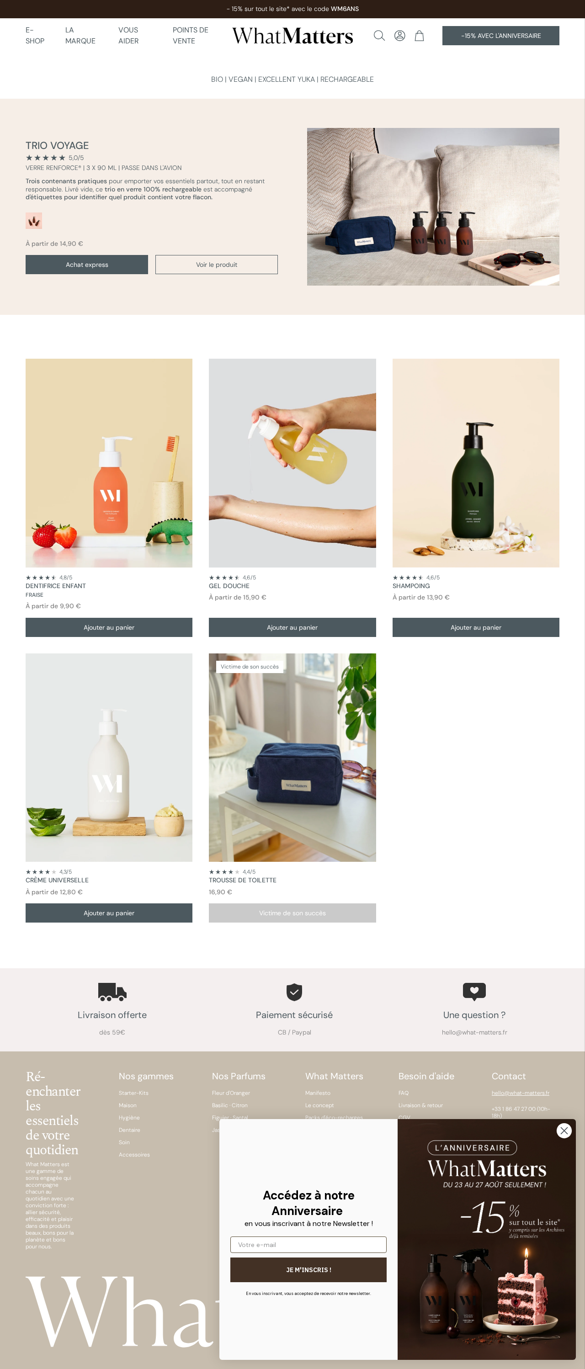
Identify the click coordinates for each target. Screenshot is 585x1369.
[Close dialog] (564, 1131)
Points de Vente (190, 35)
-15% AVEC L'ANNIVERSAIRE (501, 36)
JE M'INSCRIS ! (308, 1270)
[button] (399, 35)
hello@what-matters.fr (520, 1093)
